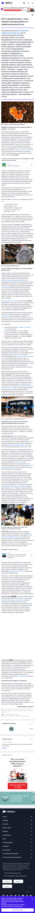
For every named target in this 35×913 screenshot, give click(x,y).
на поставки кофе (22, 676)
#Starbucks (15, 709)
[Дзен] (31, 896)
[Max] (11, 896)
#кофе (9, 710)
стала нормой (5, 287)
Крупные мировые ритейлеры (12, 714)
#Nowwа (29, 709)
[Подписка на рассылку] (3, 896)
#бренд (31, 710)
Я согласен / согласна (17, 910)
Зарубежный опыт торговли (7, 716)
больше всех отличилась (10, 301)
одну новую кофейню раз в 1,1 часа (17, 445)
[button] (17, 817)
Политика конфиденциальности (12, 873)
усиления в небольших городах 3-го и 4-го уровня (17, 386)
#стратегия (19, 710)
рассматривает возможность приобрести (14, 486)
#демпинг (25, 710)
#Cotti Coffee (22, 709)
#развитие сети (5, 712)
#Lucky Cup (4, 710)
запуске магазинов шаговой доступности (16, 536)
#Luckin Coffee (8, 709)
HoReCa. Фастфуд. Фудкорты (22, 716)
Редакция (18, 881)
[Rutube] (27, 896)
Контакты (7, 886)
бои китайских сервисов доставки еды (15, 32)
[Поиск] (28, 3)
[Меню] (32, 3)
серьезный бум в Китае (16, 571)
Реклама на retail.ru (7, 755)
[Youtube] (23, 896)
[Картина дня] (24, 3)
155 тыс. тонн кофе (20, 462)
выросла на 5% (16, 354)
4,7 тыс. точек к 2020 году (25, 149)
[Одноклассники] (19, 896)
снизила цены (5, 316)
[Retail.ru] (10, 3)
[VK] (7, 896)
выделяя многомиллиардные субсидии (13, 280)
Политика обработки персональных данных (15, 876)
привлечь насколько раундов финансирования (15, 600)
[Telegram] (15, 896)
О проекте (7, 881)
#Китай (14, 710)
